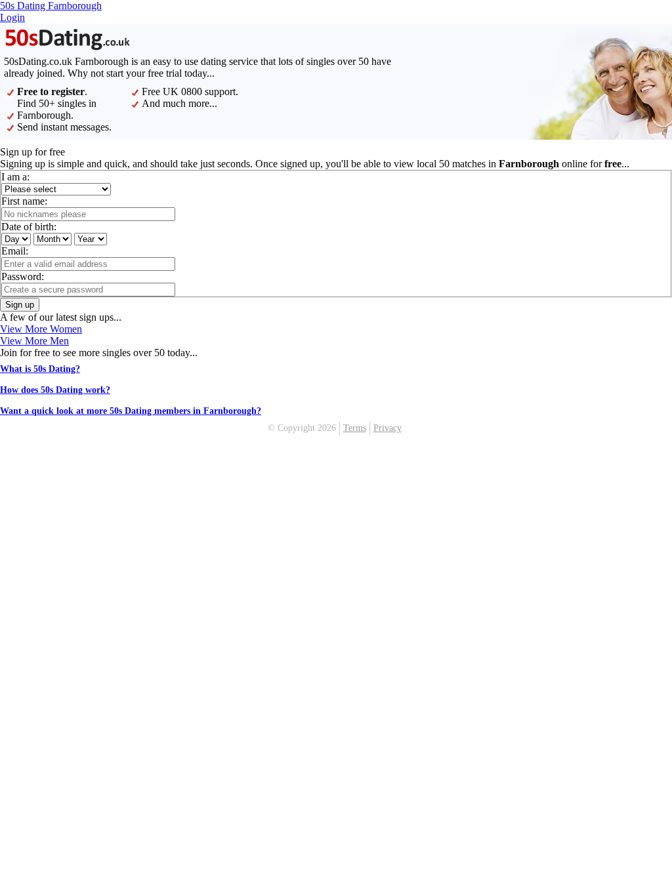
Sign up (19, 305)
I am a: (15, 176)
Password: (22, 276)
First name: (24, 201)
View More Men (34, 340)
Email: (14, 250)
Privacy (387, 428)
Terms (354, 428)
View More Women (41, 329)
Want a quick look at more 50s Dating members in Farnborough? (130, 411)
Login (12, 17)
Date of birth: (28, 226)
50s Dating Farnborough (51, 5)
